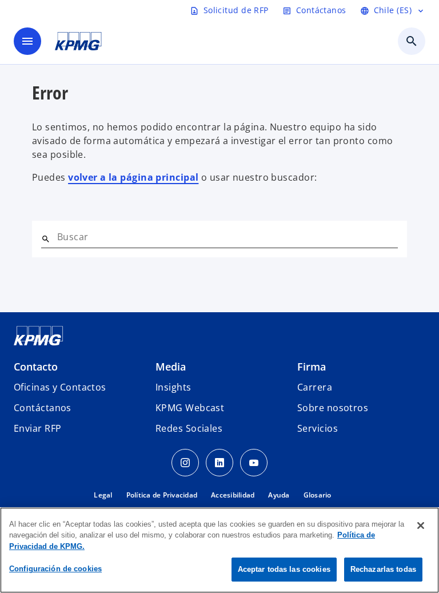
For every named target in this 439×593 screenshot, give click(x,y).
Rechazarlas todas (383, 569)
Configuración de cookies (55, 568)
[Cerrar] (420, 525)
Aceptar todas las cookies (284, 569)
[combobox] (227, 237)
